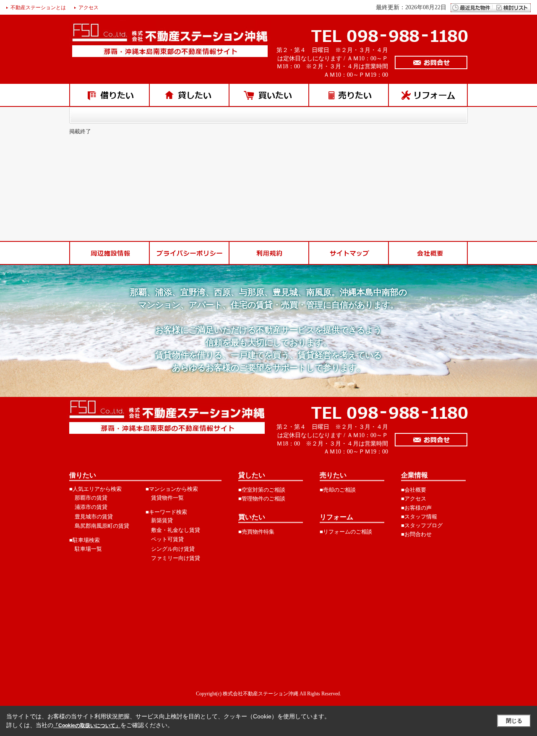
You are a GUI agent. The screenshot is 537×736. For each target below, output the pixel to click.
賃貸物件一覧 (167, 498)
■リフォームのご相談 (346, 532)
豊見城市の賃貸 (94, 516)
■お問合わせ (416, 534)
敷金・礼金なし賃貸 (175, 530)
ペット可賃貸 (167, 539)
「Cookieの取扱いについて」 (86, 725)
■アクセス (413, 498)
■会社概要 (413, 490)
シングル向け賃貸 (173, 549)
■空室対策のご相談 (261, 490)
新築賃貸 (162, 520)
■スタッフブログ (422, 525)
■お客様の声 (416, 508)
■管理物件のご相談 (261, 498)
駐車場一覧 (88, 549)
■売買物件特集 (256, 532)
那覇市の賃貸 (91, 498)
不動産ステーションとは (38, 7)
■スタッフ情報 (419, 516)
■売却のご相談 (338, 490)
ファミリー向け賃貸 (175, 558)
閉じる (514, 721)
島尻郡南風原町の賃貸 (102, 526)
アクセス (88, 7)
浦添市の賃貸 (91, 507)
